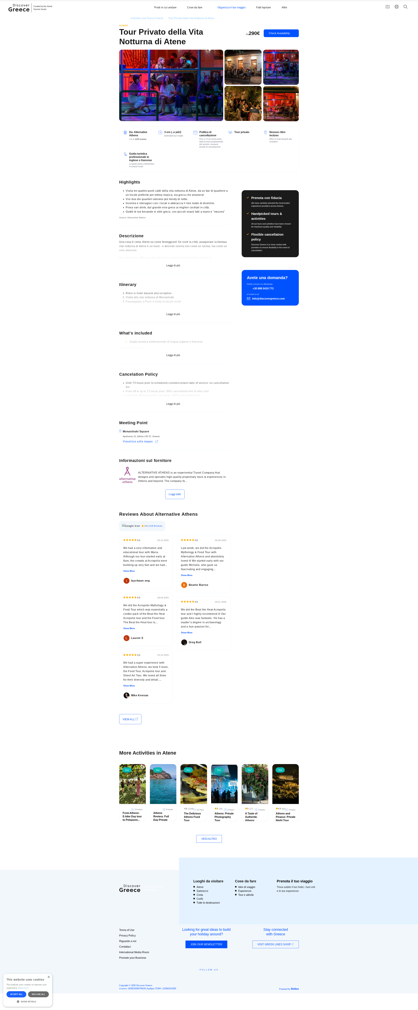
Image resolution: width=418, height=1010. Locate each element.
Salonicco (202, 891)
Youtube (213, 977)
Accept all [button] (16, 994)
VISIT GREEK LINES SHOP (274, 944)
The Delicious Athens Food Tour (192, 817)
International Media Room (134, 952)
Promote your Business (132, 957)
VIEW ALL (129, 719)
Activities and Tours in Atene (147, 18)
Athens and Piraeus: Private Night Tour (285, 817)
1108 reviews (140, 139)
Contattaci (125, 946)
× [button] (48, 977)
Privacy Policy (127, 935)
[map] (387, 6)
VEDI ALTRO (209, 838)
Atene (200, 887)
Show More (129, 571)
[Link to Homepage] (19, 13)
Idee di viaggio (246, 887)
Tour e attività (246, 894)
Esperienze (244, 891)
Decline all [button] (38, 994)
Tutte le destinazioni (208, 902)
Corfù (200, 898)
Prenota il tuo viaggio (295, 881)
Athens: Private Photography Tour (224, 817)
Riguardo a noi (127, 941)
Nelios (295, 988)
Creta (200, 894)
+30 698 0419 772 (263, 288)
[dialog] (27, 990)
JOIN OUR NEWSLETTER (206, 944)
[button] (28, 1001)
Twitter (206, 975)
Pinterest (218, 977)
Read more (23, 987)
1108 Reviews (155, 526)
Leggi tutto (175, 494)
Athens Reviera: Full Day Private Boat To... (161, 818)
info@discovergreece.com (268, 298)
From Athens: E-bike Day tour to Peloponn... (132, 816)
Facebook (194, 977)
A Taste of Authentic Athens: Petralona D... (253, 818)
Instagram (200, 977)
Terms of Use (126, 930)
